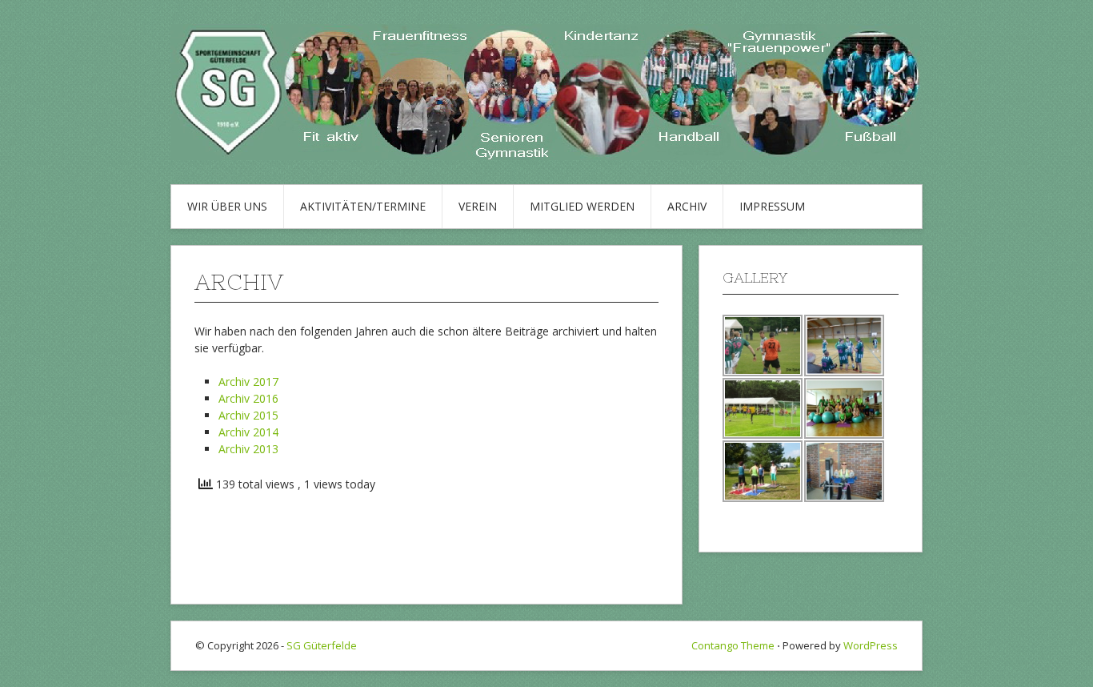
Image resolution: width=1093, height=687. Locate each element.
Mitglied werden (582, 206)
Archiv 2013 (248, 448)
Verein (477, 206)
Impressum (772, 206)
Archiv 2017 (248, 381)
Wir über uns (227, 206)
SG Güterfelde (321, 645)
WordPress (870, 645)
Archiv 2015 (248, 415)
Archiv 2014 (248, 432)
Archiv (687, 206)
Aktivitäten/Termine (363, 206)
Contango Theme (733, 645)
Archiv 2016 (248, 398)
